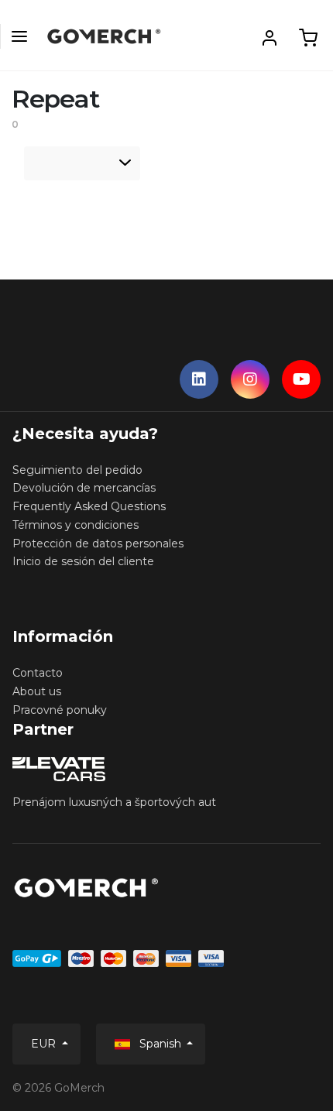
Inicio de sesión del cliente (83, 561)
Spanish (160, 1044)
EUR (45, 1044)
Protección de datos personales (98, 543)
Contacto (37, 673)
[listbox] (82, 163)
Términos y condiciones (75, 525)
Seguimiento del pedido (77, 470)
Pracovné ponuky (59, 710)
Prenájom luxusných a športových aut (114, 802)
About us (36, 691)
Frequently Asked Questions (89, 506)
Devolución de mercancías (84, 488)
